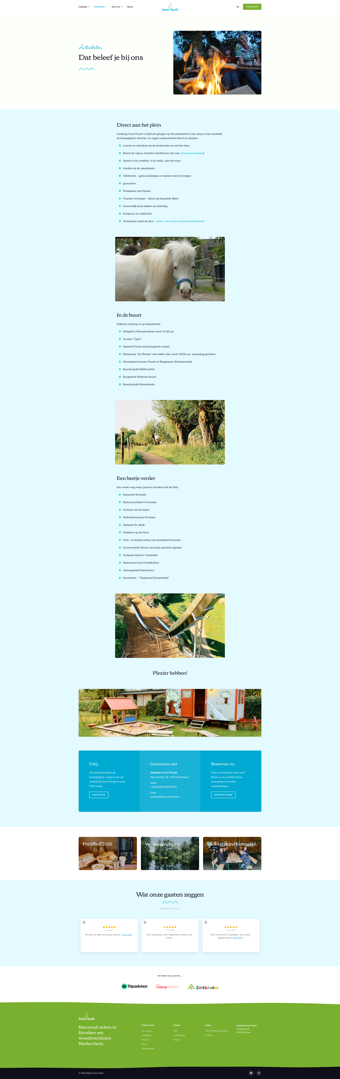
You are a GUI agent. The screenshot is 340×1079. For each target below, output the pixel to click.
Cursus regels (179, 1035)
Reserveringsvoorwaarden (216, 1031)
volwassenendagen (191, 153)
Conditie (208, 1035)
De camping (147, 1031)
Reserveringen (148, 1048)
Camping (83, 6)
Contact (176, 1039)
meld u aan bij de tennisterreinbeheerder (180, 221)
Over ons (116, 6)
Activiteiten (99, 6)
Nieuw (130, 6)
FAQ (175, 1031)
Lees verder (127, 934)
